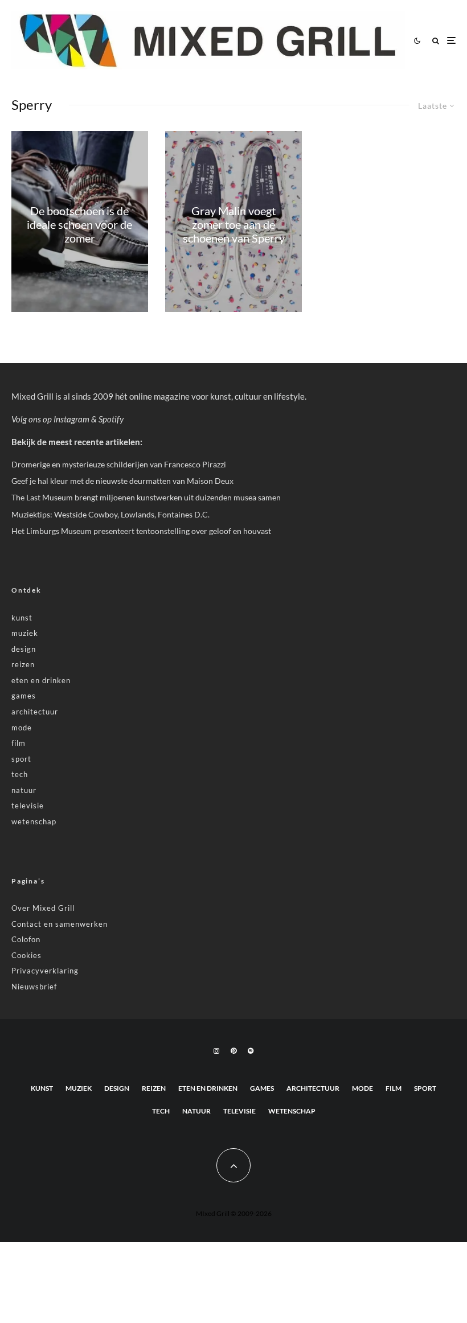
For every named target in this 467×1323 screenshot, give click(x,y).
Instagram (71, 419)
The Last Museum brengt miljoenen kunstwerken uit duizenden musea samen (146, 497)
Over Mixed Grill (43, 908)
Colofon (25, 939)
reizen (23, 664)
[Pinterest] (233, 1051)
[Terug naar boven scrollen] (233, 1165)
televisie (27, 805)
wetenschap (33, 821)
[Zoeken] (435, 41)
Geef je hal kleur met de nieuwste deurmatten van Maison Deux (122, 481)
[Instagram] (216, 1051)
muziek (24, 633)
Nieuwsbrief (34, 986)
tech (19, 774)
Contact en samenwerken (59, 923)
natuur (23, 790)
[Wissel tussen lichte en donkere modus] (416, 40)
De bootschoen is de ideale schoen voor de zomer (79, 224)
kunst (21, 617)
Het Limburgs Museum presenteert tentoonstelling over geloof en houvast (141, 531)
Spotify (111, 419)
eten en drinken (41, 680)
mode (21, 727)
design (23, 649)
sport (21, 758)
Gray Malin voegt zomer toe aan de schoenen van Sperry (234, 224)
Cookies (26, 955)
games (23, 695)
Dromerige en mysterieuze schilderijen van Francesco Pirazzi (118, 464)
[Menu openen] (451, 41)
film (18, 742)
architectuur (34, 711)
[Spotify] (250, 1051)
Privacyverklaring (45, 970)
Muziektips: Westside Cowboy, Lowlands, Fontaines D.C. (110, 514)
